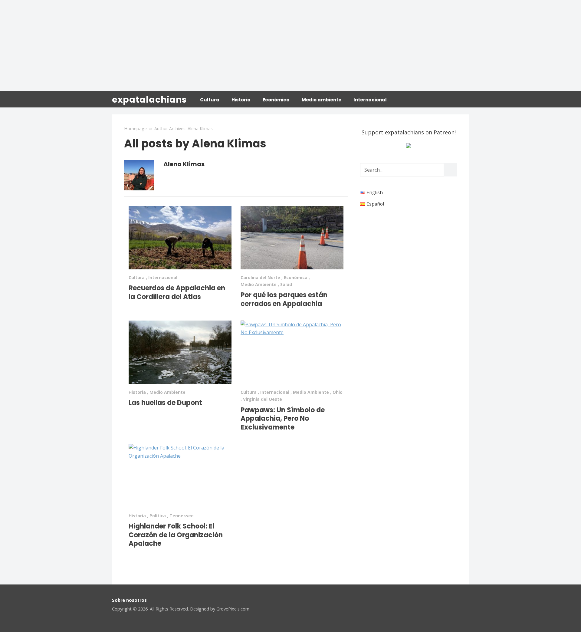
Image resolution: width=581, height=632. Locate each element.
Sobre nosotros (129, 600)
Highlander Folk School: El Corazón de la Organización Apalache (176, 535)
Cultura (209, 100)
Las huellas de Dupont (165, 402)
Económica (276, 100)
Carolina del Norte (260, 277)
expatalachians (149, 100)
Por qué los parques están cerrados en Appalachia (284, 299)
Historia (241, 100)
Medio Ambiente (259, 284)
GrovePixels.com (232, 609)
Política (157, 515)
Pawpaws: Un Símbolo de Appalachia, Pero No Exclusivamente (283, 418)
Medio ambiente (321, 100)
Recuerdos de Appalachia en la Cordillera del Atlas (177, 292)
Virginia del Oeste (262, 399)
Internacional (370, 100)
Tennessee (181, 515)
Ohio (338, 392)
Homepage (135, 128)
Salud (286, 284)
